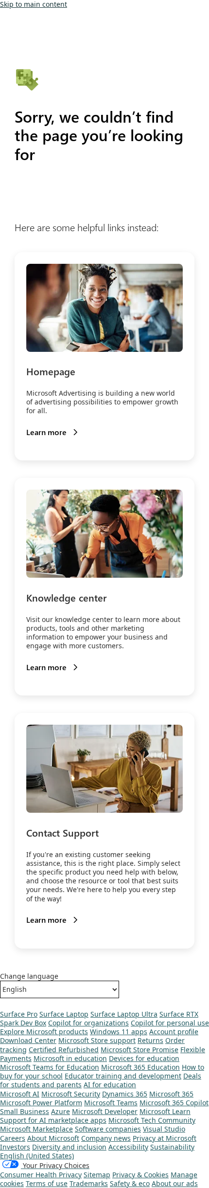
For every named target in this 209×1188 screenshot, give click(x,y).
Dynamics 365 (124, 1093)
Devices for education (144, 1058)
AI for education (110, 1084)
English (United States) (37, 1155)
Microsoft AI (19, 1093)
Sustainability (172, 1146)
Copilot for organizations (88, 1022)
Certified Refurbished (64, 1049)
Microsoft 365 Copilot (174, 1102)
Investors (15, 1146)
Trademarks (89, 1183)
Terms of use (47, 1183)
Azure (60, 1111)
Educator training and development (123, 1075)
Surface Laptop (63, 1014)
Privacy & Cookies (140, 1174)
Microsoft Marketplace (36, 1128)
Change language (29, 976)
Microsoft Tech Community (151, 1120)
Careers (12, 1138)
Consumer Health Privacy (41, 1174)
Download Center (28, 1040)
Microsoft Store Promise (139, 1049)
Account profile (173, 1031)
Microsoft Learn (165, 1111)
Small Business (24, 1111)
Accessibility (128, 1146)
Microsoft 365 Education (140, 1067)
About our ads (175, 1183)
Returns (150, 1040)
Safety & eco (130, 1183)
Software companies (108, 1128)
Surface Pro (18, 1014)
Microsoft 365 (171, 1093)
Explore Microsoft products (44, 1031)
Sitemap (97, 1174)
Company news (106, 1138)
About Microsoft (53, 1138)
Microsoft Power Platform (41, 1102)
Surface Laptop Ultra (123, 1014)
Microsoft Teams (111, 1102)
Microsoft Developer (105, 1111)
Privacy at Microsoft (164, 1138)
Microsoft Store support (97, 1040)
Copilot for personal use (170, 1022)
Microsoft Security (70, 1093)
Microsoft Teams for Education (49, 1067)
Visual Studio (164, 1128)
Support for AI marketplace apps (53, 1120)
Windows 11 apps (118, 1031)
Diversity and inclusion (69, 1146)
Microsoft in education (70, 1058)
